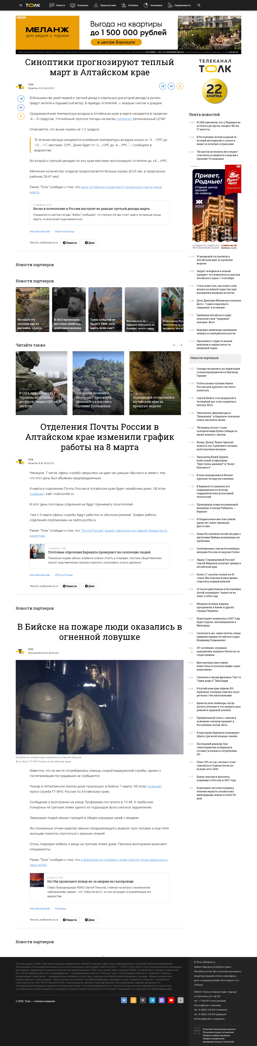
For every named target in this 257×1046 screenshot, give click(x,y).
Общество (33, 88)
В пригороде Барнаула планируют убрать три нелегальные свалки (218, 734)
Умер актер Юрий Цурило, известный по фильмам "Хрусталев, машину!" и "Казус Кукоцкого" (216, 462)
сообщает (37, 494)
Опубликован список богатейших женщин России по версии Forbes (218, 550)
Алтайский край (40, 231)
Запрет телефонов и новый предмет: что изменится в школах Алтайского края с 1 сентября (218, 274)
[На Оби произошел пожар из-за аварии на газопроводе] (37, 887)
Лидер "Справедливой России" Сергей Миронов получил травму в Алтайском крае (219, 563)
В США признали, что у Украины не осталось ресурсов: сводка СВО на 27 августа (40, 399)
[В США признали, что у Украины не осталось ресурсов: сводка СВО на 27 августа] (41, 383)
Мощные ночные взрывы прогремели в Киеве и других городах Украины (215, 607)
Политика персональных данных (219, 1029)
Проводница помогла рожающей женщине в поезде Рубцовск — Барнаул (217, 508)
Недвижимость (182, 5)
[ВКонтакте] (171, 86)
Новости (60, 5)
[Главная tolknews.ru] (33, 5)
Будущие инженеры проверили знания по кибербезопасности (217, 331)
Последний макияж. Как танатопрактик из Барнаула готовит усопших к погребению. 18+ (217, 749)
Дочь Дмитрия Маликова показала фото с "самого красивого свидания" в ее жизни (219, 304)
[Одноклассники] (180, 86)
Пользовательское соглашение (218, 1032)
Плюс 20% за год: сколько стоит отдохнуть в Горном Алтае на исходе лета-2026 (216, 765)
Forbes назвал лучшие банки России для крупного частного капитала (216, 387)
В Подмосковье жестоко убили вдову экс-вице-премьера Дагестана (216, 522)
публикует (124, 119)
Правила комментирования (216, 1035)
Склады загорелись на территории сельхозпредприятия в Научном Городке (218, 372)
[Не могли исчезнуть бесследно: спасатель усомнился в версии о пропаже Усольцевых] (98, 383)
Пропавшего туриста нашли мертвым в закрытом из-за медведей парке (214, 344)
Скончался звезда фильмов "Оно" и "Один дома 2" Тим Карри (219, 679)
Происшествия (108, 5)
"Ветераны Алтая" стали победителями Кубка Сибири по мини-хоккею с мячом (217, 431)
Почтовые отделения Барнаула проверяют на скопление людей (99, 552)
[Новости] (69, 243)
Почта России (64, 575)
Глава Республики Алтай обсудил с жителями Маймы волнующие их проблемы (219, 537)
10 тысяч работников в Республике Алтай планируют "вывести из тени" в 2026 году (219, 592)
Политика (133, 5)
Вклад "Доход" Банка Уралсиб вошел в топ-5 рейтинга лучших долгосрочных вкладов (217, 446)
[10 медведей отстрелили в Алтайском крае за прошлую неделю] (155, 383)
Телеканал (82, 5)
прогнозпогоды (64, 231)
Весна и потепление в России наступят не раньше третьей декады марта (91, 208)
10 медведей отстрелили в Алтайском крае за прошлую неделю (153, 401)
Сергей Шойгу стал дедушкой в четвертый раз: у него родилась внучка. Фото (216, 401)
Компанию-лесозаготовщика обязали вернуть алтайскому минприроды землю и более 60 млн (216, 793)
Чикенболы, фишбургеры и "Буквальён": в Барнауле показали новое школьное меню (218, 416)
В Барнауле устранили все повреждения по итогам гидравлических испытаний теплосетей (215, 491)
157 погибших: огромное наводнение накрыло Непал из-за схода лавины (218, 651)
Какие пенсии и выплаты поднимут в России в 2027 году (216, 778)
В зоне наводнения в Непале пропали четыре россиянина (215, 476)
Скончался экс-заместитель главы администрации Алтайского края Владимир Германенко (219, 636)
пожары (60, 908)
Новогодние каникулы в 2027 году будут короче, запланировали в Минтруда (218, 622)
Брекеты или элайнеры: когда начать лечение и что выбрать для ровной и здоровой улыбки (219, 706)
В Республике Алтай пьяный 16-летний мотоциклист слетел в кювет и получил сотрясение (217, 140)
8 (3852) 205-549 (207, 1014)
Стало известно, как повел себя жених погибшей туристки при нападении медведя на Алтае (217, 289)
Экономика (156, 5)
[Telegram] (162, 86)
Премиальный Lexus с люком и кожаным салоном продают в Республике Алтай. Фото (216, 721)
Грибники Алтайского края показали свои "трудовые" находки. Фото (214, 318)
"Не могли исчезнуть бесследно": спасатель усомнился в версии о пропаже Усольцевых (94, 399)
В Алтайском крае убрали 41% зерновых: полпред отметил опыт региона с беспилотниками (218, 692)
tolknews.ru (209, 962)
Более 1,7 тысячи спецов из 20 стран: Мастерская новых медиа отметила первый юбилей (217, 578)
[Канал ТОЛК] (89, 243)
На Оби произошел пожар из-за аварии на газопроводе (90, 881)
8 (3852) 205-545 (207, 1010)
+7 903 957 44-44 (207, 1001)
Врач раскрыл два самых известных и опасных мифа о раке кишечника (218, 666)
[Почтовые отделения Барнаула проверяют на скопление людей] (37, 556)
